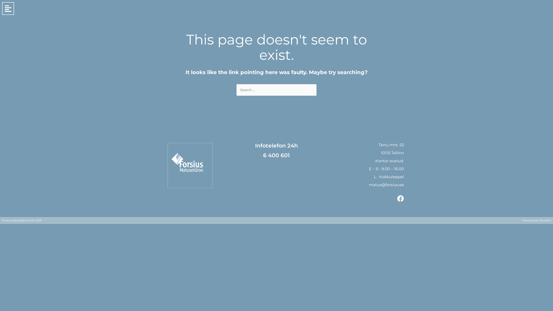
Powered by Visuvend (537, 220)
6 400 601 (276, 155)
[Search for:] (276, 90)
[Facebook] (400, 198)
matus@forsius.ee (386, 184)
